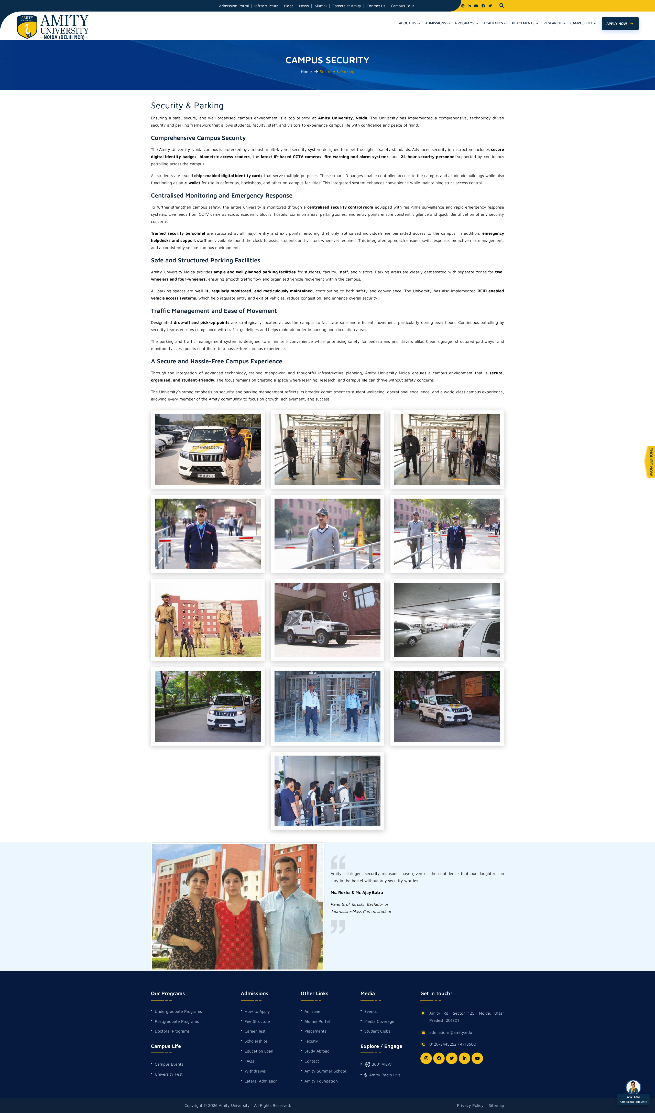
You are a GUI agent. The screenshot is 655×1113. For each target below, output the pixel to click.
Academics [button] (493, 23)
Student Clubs (377, 1031)
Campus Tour (402, 6)
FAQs (249, 1061)
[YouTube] (477, 1058)
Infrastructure (266, 6)
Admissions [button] (435, 23)
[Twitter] (451, 1058)
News (304, 6)
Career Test (255, 1031)
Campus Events (169, 1064)
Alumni (320, 6)
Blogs (288, 6)
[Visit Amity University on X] (490, 6)
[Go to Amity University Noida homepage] (53, 26)
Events (370, 1011)
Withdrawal (255, 1071)
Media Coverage (379, 1021)
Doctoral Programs (172, 1031)
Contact (311, 1061)
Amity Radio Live (384, 1075)
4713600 (468, 1044)
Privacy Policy (470, 1105)
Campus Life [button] (581, 23)
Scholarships (256, 1041)
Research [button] (552, 23)
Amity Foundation (321, 1081)
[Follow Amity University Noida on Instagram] (462, 6)
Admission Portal (234, 6)
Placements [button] (523, 23)
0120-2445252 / (444, 1044)
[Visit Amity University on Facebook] (483, 6)
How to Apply (257, 1011)
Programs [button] (464, 23)
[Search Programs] (501, 6)
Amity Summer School (325, 1071)
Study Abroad (317, 1051)
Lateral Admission (261, 1081)
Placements (315, 1031)
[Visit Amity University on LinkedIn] (469, 6)
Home (306, 71)
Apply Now (617, 23)
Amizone (312, 1011)
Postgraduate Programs (177, 1021)
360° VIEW (381, 1064)
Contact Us (376, 6)
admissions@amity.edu (450, 1032)
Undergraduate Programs (178, 1011)
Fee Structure (257, 1021)
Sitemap (496, 1105)
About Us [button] (407, 23)
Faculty (311, 1041)
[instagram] (426, 1058)
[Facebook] (439, 1058)
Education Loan (259, 1051)
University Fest (169, 1074)
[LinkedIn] (464, 1058)
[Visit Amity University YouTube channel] (476, 6)
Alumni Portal (317, 1021)
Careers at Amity (346, 6)
